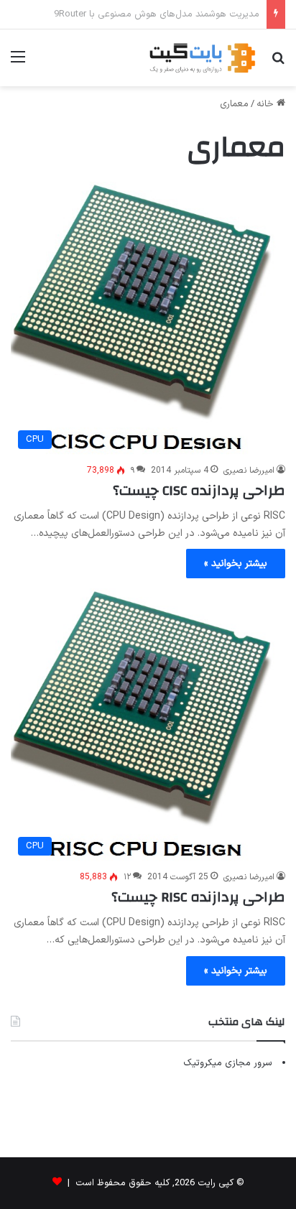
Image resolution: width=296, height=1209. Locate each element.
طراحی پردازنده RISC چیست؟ (198, 897)
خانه (266, 104)
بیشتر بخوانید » (235, 563)
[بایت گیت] (202, 58)
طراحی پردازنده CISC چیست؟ (199, 490)
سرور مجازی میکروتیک (227, 1063)
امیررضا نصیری (248, 470)
